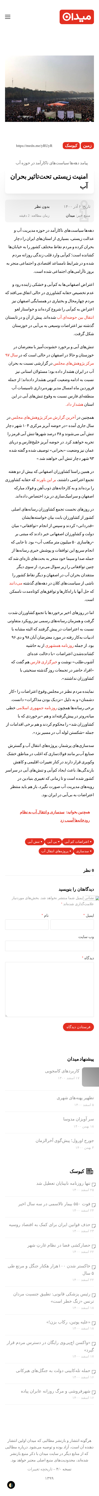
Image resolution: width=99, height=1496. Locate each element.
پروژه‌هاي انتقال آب (54, 851)
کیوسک (71, 145)
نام (45, 915)
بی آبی (52, 842)
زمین (87, 145)
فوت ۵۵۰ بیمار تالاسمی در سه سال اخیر (54, 1203)
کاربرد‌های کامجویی (62, 1071)
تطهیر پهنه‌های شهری (75, 1097)
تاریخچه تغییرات (39, 1469)
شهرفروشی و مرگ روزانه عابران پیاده (55, 1391)
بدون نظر (42, 206)
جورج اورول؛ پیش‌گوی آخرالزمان (65, 1140)
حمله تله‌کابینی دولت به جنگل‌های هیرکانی (53, 1370)
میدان (70, 215)
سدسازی (82, 851)
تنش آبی (34, 842)
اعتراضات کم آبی (77, 842)
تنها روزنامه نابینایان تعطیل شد (63, 1183)
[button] (7, 17)
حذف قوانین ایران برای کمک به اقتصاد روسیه (49, 1224)
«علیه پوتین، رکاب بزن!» (68, 1322)
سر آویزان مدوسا (78, 1119)
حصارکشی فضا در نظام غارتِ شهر (58, 1245)
